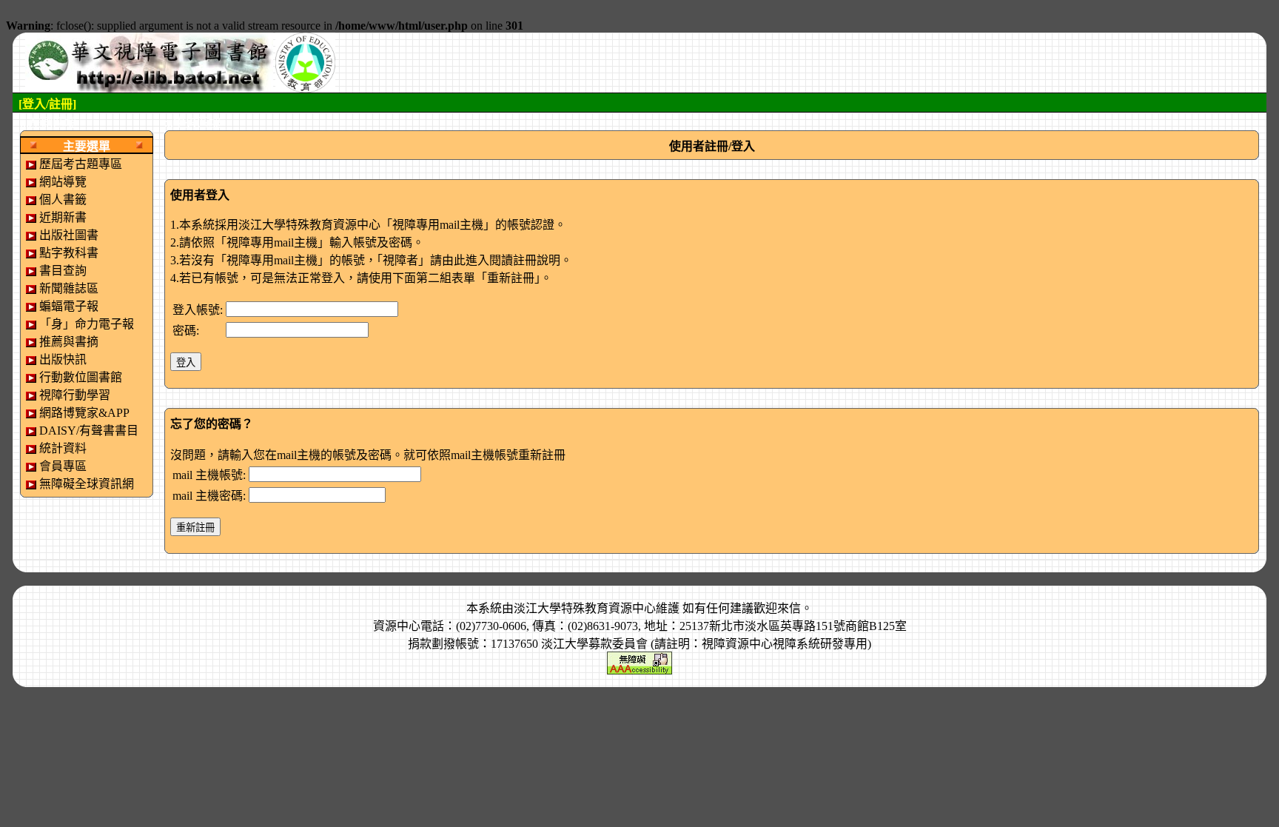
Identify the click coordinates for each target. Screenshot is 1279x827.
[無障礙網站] (639, 661)
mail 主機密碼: (209, 495)
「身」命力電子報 (86, 324)
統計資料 (63, 448)
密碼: (185, 330)
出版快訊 (63, 359)
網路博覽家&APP (84, 412)
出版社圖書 (68, 235)
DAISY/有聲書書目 (88, 430)
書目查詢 (63, 270)
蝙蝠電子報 (68, 306)
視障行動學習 (74, 395)
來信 (789, 608)
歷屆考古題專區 (80, 164)
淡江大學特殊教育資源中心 (585, 608)
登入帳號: (197, 310)
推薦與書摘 (68, 341)
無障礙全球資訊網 (86, 484)
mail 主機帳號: (209, 475)
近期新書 (63, 217)
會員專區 (63, 466)
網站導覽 (63, 181)
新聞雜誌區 (68, 288)
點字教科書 (68, 253)
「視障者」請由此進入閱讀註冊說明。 (474, 260)
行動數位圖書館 (80, 377)
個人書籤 (63, 199)
